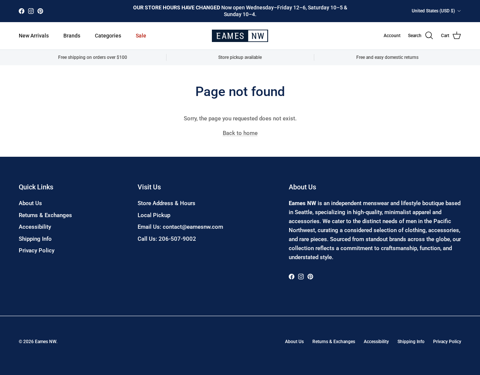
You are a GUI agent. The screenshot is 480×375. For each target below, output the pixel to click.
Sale (141, 36)
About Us (30, 203)
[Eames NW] (240, 36)
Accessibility (35, 227)
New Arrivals (34, 36)
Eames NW (45, 341)
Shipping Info (35, 239)
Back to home (240, 133)
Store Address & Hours (166, 203)
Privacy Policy (36, 250)
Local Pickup (154, 215)
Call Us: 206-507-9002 (167, 239)
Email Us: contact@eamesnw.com (180, 227)
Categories (108, 36)
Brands (71, 36)
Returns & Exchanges (45, 215)
